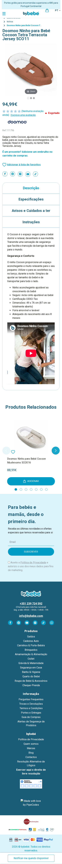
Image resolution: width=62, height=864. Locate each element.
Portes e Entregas (31, 712)
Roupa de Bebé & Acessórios (31, 680)
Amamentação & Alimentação (31, 654)
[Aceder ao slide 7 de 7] (46, 489)
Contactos (31, 757)
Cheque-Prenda (31, 685)
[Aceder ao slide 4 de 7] (31, 489)
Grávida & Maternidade (31, 663)
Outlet (31, 658)
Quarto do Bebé (31, 676)
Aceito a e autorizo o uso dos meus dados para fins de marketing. (30, 566)
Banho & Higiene (31, 672)
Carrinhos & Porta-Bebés (31, 645)
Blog (31, 752)
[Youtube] (27, 174)
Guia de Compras (31, 717)
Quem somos (31, 743)
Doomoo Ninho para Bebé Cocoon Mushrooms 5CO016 (26, 460)
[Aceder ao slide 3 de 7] (26, 489)
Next (56, 451)
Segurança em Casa (31, 667)
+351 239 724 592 (31, 603)
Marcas (31, 748)
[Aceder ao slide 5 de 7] (36, 489)
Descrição (31, 188)
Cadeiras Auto (31, 641)
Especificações (31, 199)
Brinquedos (31, 649)
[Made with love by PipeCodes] (31, 803)
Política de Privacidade (33, 562)
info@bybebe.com (31, 616)
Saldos (31, 636)
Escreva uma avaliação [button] (23, 115)
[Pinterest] (12, 174)
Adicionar (33, 481)
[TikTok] (35, 174)
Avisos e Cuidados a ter (31, 211)
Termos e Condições (31, 708)
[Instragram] (20, 174)
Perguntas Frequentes (31, 699)
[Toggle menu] (4, 13)
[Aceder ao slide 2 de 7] (21, 489)
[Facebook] (5, 174)
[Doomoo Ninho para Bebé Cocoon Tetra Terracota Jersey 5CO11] (31, 98)
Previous (6, 451)
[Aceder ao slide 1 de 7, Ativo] (16, 489)
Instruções (31, 222)
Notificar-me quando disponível (31, 858)
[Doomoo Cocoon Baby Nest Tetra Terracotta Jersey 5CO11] (28, 98)
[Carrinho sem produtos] (47, 10)
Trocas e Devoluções (31, 703)
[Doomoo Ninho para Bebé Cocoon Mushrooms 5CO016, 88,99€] (31, 437)
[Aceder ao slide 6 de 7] (41, 489)
